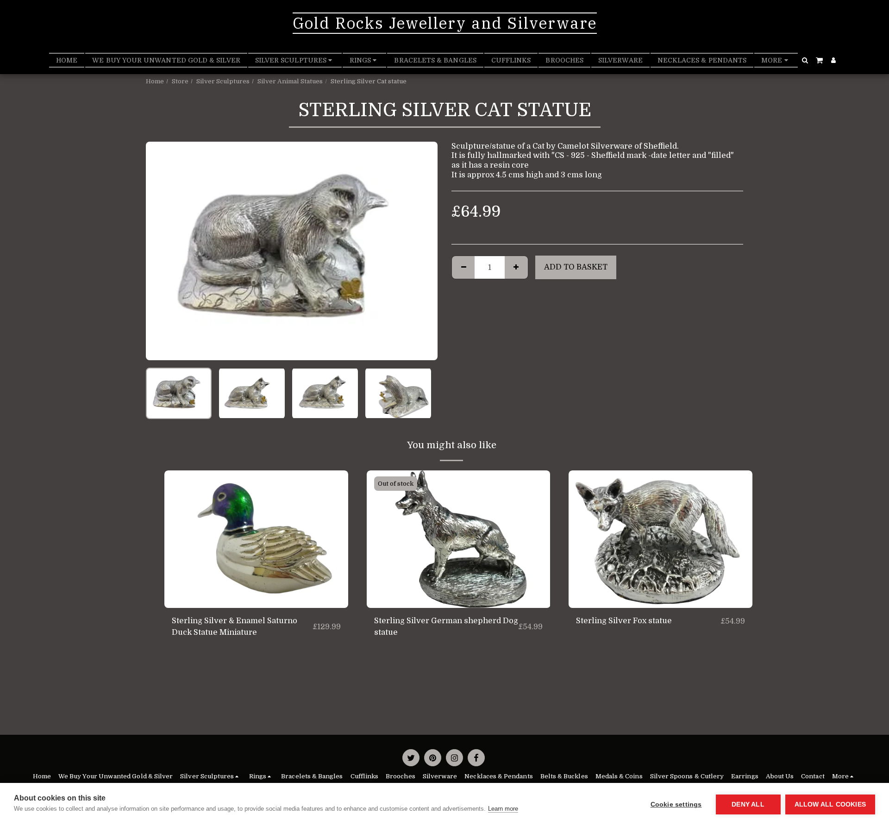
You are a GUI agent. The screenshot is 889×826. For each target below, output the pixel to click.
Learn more (503, 808)
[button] (805, 60)
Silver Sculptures (223, 81)
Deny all (748, 804)
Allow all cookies (830, 804)
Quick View (256, 604)
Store (180, 81)
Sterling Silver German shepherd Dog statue (446, 626)
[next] (423, 251)
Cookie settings (676, 804)
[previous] (160, 251)
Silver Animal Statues (290, 81)
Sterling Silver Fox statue (624, 620)
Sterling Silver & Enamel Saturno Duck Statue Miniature (234, 626)
